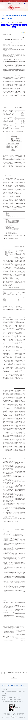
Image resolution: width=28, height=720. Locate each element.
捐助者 (17, 685)
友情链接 (13, 685)
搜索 (10, 3)
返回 (14, 677)
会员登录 (18, 3)
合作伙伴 (3, 685)
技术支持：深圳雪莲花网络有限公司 (19, 717)
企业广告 (22, 685)
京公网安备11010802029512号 (10, 713)
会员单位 (8, 685)
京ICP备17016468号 (21, 713)
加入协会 (13, 3)
